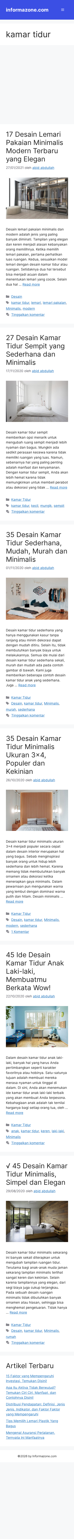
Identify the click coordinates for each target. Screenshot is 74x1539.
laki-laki (58, 1131)
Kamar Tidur (21, 500)
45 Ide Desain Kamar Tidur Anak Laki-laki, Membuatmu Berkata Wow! (35, 971)
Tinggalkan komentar (28, 315)
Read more (31, 284)
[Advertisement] (37, 86)
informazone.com (27, 10)
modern (29, 309)
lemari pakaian (54, 303)
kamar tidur (20, 303)
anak (15, 1131)
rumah (11, 1337)
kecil (34, 506)
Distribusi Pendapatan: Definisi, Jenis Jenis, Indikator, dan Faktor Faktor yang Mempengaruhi (35, 1409)
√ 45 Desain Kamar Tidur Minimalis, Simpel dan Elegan (36, 1174)
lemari (36, 303)
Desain (16, 297)
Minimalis (13, 309)
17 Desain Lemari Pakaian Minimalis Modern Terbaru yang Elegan (34, 146)
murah (11, 709)
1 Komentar (20, 932)
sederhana (26, 709)
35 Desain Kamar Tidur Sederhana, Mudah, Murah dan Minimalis (36, 546)
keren (45, 1131)
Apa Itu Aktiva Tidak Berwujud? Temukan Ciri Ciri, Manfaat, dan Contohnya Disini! (31, 1393)
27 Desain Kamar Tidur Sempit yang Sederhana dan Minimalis (35, 349)
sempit (59, 506)
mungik (46, 506)
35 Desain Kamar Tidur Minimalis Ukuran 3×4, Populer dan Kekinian (33, 754)
